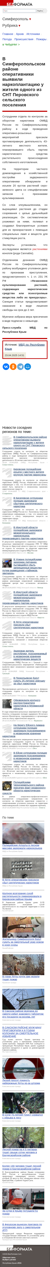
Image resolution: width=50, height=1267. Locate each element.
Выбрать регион (9, 1260)
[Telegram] (20, 366)
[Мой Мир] (27, 366)
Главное (7, 33)
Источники (33, 33)
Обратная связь (9, 1258)
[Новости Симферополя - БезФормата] (16, 3)
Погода (7, 39)
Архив (20, 33)
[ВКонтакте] (6, 366)
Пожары (41, 39)
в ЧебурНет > (11, 44)
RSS (19, 1263)
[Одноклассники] (13, 366)
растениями (40, 249)
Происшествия (23, 39)
